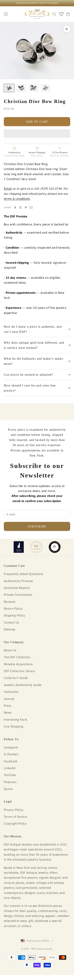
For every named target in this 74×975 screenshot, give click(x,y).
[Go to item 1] (9, 88)
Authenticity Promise (18, 581)
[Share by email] (31, 207)
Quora (8, 789)
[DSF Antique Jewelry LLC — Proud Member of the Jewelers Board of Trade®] (55, 547)
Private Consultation (18, 594)
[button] (37, 133)
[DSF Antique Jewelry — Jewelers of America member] (18, 547)
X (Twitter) (11, 754)
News (8, 712)
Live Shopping (13, 726)
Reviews (9, 601)
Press (7, 705)
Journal (9, 698)
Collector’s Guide (16, 678)
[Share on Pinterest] (25, 207)
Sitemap (9, 629)
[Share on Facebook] (15, 207)
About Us (10, 650)
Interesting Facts (15, 719)
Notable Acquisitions (18, 664)
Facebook (10, 761)
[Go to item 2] (21, 88)
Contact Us (11, 622)
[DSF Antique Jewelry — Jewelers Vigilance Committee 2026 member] (36, 547)
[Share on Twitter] (20, 207)
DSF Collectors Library (19, 671)
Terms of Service (15, 816)
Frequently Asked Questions (23, 574)
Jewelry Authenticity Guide (22, 685)
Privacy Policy (13, 809)
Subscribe (37, 526)
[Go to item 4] (45, 88)
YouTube (10, 775)
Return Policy (13, 608)
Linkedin (10, 768)
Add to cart (37, 121)
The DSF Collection (17, 657)
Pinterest (10, 782)
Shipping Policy (14, 615)
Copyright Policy (15, 823)
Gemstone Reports (17, 587)
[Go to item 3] (33, 88)
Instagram (11, 747)
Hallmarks (11, 691)
